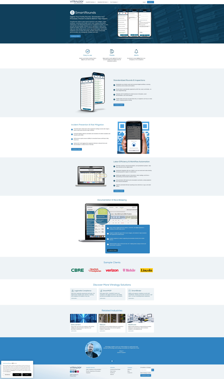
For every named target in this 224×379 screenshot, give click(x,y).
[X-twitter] (76, 371)
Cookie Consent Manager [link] (7, 363)
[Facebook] (73, 371)
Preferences (7, 374)
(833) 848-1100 (73, 369)
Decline (17, 374)
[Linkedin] (71, 371)
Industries (112, 367)
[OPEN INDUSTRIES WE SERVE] (107, 2)
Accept (26, 374)
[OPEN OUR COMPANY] (117, 2)
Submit (152, 370)
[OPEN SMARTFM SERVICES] (95, 2)
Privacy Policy (73, 375)
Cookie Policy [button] (13, 370)
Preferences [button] (9, 371)
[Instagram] (78, 371)
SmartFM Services (90, 367)
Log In (144, 2)
